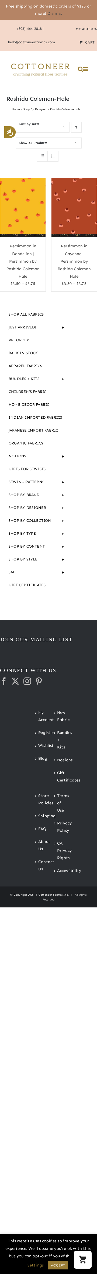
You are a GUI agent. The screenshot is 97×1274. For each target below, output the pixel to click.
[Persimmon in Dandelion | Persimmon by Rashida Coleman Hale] (23, 207)
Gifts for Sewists (27, 469)
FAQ (39, 828)
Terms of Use (58, 803)
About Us (39, 845)
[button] (83, 1260)
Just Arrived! (37, 327)
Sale (37, 572)
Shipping (39, 815)
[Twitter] (15, 681)
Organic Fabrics (26, 443)
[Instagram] (27, 681)
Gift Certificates (27, 585)
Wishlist (39, 745)
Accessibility (58, 870)
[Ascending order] (76, 127)
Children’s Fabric (27, 391)
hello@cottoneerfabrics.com (31, 42)
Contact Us (39, 865)
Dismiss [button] (54, 13)
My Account (39, 716)
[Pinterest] (39, 681)
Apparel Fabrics (25, 366)
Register (39, 732)
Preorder (19, 340)
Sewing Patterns (37, 482)
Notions (37, 456)
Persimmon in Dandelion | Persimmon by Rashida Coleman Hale (23, 261)
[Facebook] (4, 681)
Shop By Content (37, 546)
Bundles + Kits (37, 379)
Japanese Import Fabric (33, 430)
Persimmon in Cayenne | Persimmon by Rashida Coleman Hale (74, 261)
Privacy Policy (58, 827)
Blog (39, 758)
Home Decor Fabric (29, 404)
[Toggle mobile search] (80, 69)
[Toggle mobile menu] (86, 69)
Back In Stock (23, 353)
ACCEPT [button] (58, 1265)
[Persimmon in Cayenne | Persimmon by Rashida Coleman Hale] (74, 207)
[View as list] (53, 156)
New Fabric (58, 716)
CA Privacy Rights (58, 850)
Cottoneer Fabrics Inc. (54, 894)
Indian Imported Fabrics (35, 417)
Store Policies (39, 799)
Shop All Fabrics (26, 314)
